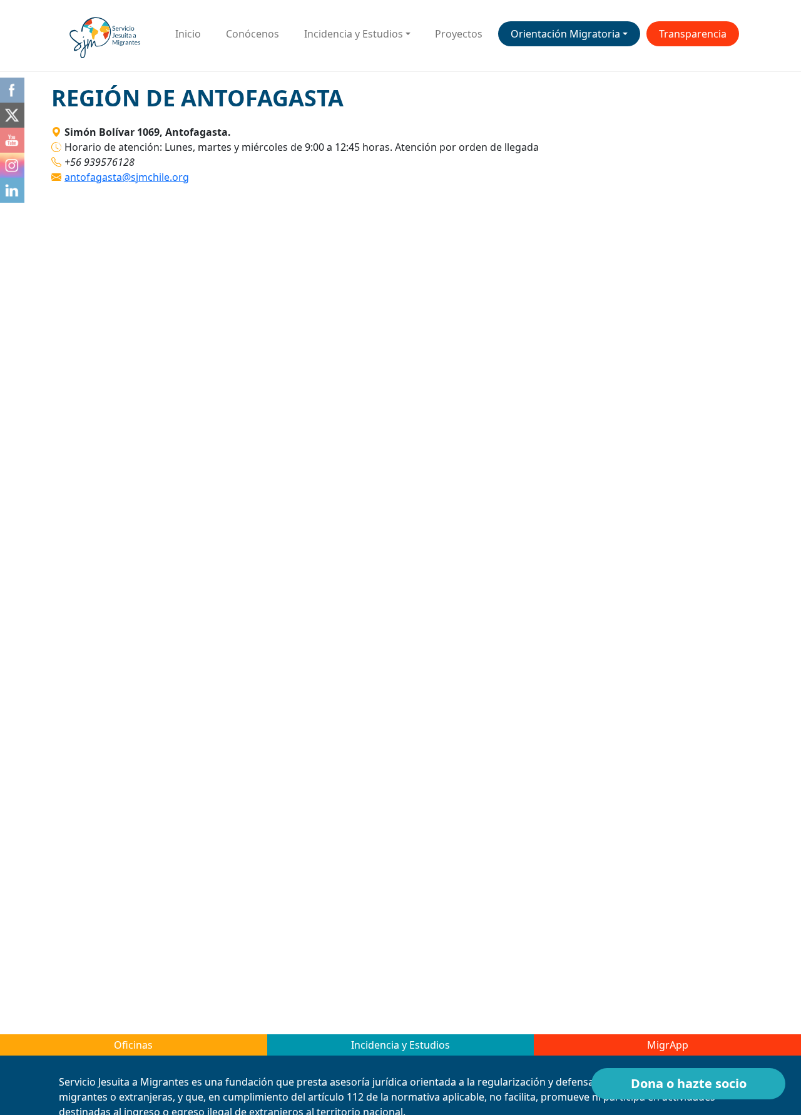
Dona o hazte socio (689, 1083)
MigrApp (667, 1045)
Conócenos (252, 34)
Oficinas (133, 1045)
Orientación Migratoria (565, 34)
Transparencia (693, 34)
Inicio (188, 34)
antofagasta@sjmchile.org (126, 177)
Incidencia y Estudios (353, 34)
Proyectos (458, 34)
